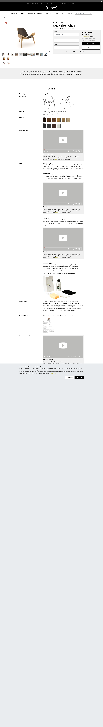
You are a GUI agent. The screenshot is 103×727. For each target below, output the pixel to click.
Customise (70, 377)
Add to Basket (91, 43)
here (56, 159)
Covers (55, 38)
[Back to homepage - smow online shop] (51, 8)
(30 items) (28, 17)
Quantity (56, 44)
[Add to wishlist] (99, 23)
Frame (55, 31)
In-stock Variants (91, 48)
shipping (86, 36)
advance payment (60, 52)
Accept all (79, 377)
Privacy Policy (53, 373)
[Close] (101, 1)
